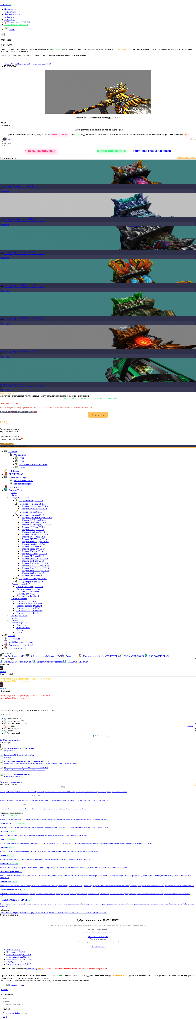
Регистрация (8, 1013)
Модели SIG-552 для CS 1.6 (34, 539)
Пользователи (13, 14)
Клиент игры (14, 487)
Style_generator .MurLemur (45, 656)
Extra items (21, 625)
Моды (14, 618)
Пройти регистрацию (98, 936)
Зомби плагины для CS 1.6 (18, 954)
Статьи (11, 635)
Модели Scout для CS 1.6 (33, 544)
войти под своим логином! (152, 150)
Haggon (190, 726)
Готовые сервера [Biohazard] (29, 611)
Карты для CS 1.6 (19, 615)
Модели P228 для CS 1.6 (33, 573)
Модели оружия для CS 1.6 (36, 386)
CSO (21, 458)
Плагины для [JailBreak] (27, 591)
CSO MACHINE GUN (134, 656)
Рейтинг (11, 17)
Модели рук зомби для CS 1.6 (33, 578)
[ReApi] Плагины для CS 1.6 (29, 586)
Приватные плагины (23, 480)
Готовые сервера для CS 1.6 (18, 959)
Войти (6, 1009)
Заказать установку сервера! (50, 662)
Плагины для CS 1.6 (20, 584)
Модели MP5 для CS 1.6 (33, 556)
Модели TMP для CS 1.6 (33, 561)
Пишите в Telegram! (25, 412)
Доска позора (72, 656)
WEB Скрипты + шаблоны (20, 642)
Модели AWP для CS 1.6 (33, 527)
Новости (12, 452)
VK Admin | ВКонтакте (78, 662)
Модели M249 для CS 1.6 (33, 575)
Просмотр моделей (92, 656)
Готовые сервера (19, 598)
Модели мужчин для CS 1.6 (34, 509)
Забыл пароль (21, 1013)
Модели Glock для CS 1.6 (33, 532)
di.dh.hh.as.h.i (101, 735)
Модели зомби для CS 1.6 (31, 500)
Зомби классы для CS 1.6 (17, 957)
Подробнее (6, 192)
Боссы (19, 632)
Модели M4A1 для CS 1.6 (34, 522)
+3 (193, 139)
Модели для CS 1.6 (24, 64)
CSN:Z (22, 461)
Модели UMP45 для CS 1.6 (34, 553)
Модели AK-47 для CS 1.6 (34, 520)
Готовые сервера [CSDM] (28, 608)
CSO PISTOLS (112, 656)
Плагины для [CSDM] (26, 594)
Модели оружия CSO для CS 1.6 (37, 517)
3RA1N (10, 139)
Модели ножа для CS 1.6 (42, 64)
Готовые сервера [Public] (27, 613)
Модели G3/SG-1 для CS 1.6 (35, 534)
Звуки (14, 495)
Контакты (11, 12)
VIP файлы (13, 471)
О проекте (11, 9)
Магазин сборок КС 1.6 (17, 24)
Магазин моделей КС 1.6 (18, 22)
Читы (14, 492)
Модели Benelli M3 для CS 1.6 (35, 566)
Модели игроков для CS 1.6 (32, 504)
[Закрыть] (3, 34)
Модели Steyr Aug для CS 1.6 (35, 541)
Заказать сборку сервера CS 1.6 (34, 912)
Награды (11, 19)
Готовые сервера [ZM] (26, 601)
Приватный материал (18, 477)
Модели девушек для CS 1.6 (35, 506)
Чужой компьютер (14, 1004)
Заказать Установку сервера (94, 912)
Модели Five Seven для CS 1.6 (35, 570)
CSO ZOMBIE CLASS (159, 656)
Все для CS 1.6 (10, 64)
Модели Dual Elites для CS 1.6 (35, 568)
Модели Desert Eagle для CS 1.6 (36, 525)
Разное (14, 620)
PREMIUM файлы (16, 474)
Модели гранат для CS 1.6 (31, 582)
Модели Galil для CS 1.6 (33, 546)
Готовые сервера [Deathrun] (29, 606)
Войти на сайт (98, 946)
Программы (14, 639)
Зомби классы (23, 627)
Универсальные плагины (28, 589)
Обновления (20, 455)
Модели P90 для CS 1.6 (32, 551)
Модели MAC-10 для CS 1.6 (35, 558)
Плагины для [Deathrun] (27, 596)
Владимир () (35, 969)
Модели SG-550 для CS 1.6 (34, 537)
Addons (19, 630)
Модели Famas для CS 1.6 (33, 549)
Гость (12, 30)
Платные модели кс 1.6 (19, 648)
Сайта (22, 468)
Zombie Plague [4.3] (20, 623)
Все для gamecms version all (20, 645)
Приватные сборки (23, 484)
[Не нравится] (191, 139)
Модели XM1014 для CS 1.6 (35, 563)
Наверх (4, 989)
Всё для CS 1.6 (13, 950)
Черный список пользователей (33, 464)
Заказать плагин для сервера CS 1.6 (65, 912)
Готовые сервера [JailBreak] (29, 603)
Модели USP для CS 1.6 (33, 529)
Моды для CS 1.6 (14, 962)
